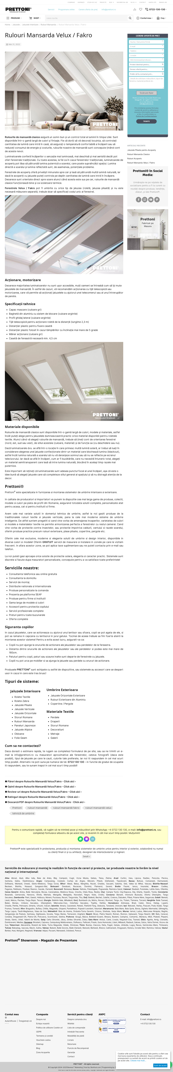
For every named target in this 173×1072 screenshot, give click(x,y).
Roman (116, 914)
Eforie (39, 894)
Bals (157, 914)
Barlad (8, 930)
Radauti (129, 922)
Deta (104, 925)
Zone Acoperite (43, 1052)
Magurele (53, 908)
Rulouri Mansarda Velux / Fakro (141, 163)
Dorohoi (87, 886)
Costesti (61, 881)
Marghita (85, 883)
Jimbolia (124, 925)
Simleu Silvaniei (74, 919)
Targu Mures (60, 914)
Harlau (139, 905)
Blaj (55, 878)
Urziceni (118, 905)
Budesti (135, 889)
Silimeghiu (163, 908)
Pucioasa (57, 897)
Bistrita (18, 886)
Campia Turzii (112, 892)
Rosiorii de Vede (39, 925)
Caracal (164, 914)
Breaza (107, 917)
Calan (141, 903)
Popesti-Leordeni (85, 908)
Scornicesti (52, 917)
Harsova (30, 894)
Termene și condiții (44, 1036)
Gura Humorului (104, 922)
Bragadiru (30, 908)
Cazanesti (71, 905)
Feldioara (17, 889)
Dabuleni (122, 897)
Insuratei (144, 886)
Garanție (71, 1052)
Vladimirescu (28, 881)
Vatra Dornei (152, 922)
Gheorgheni (46, 903)
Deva (148, 903)
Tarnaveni (71, 914)
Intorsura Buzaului (133, 894)
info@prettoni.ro (109, 9)
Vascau (148, 883)
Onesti (27, 883)
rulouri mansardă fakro (66, 807)
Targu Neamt (144, 914)
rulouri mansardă (37, 807)
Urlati (20, 919)
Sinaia (7, 919)
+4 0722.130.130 (147, 1023)
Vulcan (47, 905)
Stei (125, 883)
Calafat (106, 897)
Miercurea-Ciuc (60, 903)
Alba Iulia (30, 878)
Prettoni (17, 807)
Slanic (14, 919)
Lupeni (165, 903)
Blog (38, 1048)
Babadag (16, 928)
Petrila (15, 905)
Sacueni (109, 883)
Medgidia (67, 894)
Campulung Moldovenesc (61, 922)
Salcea (137, 922)
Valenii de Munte (31, 919)
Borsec (15, 903)
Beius (76, 883)
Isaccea (24, 928)
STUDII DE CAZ (92, 2)
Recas (138, 925)
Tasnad (136, 919)
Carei (108, 919)
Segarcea (149, 897)
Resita (97, 892)
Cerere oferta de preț (88, 9)
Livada (115, 919)
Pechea (21, 900)
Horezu (130, 928)
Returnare (71, 1044)
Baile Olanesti (75, 928)
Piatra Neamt (106, 914)
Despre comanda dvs (76, 1019)
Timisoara (163, 925)
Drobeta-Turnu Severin (83, 911)
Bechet (99, 897)
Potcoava (42, 917)
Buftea (39, 908)
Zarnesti (49, 889)
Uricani (40, 905)
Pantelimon (72, 908)
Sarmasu (31, 914)
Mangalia (57, 894)
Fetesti (80, 905)
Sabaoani (133, 914)
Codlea (164, 886)
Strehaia (106, 911)
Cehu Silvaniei (53, 919)
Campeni (63, 878)
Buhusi (140, 881)
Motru (94, 900)
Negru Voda (90, 894)
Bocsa (44, 892)
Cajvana (45, 922)
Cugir (71, 878)
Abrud (14, 878)
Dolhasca (77, 922)
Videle (66, 925)
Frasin (94, 922)
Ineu (130, 878)
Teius (101, 878)
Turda (154, 892)
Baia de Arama (65, 911)
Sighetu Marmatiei (149, 908)
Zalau (84, 919)
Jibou (63, 919)
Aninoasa (125, 903)
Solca (143, 922)
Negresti (29, 930)
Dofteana (9, 883)
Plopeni (164, 917)
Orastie (8, 905)
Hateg (156, 903)
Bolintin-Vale (57, 900)
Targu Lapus (10, 911)
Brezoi (102, 928)
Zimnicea (74, 925)
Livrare (70, 1040)
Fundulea (144, 889)
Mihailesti (68, 900)
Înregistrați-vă (25, 1021)
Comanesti (150, 881)
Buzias (89, 925)
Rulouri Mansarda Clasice (138, 154)
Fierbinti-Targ (90, 905)
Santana (8, 881)
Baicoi (85, 917)
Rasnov (33, 889)
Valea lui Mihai (136, 883)
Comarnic (133, 917)
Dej (133, 892)
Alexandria (25, 925)
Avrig (156, 919)
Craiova (113, 897)
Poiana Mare (138, 897)
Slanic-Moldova (38, 883)
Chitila (45, 908)
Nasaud (28, 886)
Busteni (115, 917)
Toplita (94, 903)
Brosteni (36, 922)
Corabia (8, 917)
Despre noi (41, 1019)
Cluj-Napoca (125, 892)
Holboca (40, 897)
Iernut (132, 911)
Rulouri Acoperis (134, 158)
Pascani (146, 905)
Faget (109, 925)
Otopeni (62, 908)
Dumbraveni (10, 922)
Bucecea (77, 886)
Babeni (53, 928)
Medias (20, 922)
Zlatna (108, 878)
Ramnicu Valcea (154, 928)
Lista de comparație (76, 1027)
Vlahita (102, 903)
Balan (7, 903)
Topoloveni (121, 881)
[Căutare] (130, 18)
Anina (22, 892)
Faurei (126, 886)
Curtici (123, 878)
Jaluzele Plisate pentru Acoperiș (141, 150)
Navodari (78, 894)
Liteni (114, 922)
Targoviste (73, 897)
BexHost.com (96, 1067)
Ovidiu (101, 894)
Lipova (138, 878)
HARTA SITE (152, 2)
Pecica (165, 878)
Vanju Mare (116, 911)
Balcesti (86, 928)
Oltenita (164, 889)
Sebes (93, 878)
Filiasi (129, 897)
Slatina (62, 917)
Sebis (17, 881)
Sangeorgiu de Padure (15, 914)
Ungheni (81, 914)
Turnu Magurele (55, 925)
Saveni (109, 886)
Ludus (139, 911)
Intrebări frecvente (75, 1031)
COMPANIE (71, 2)
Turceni (142, 900)
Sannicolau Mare (150, 925)
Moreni (49, 897)
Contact (71, 1056)
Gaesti (33, 897)
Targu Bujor (30, 900)
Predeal (26, 889)
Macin (32, 928)
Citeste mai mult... (138, 1060)
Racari (64, 897)
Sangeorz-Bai (41, 886)
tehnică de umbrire (23, 813)
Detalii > (86, 856)
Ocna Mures (82, 878)
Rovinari (109, 900)
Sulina (38, 928)
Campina (124, 917)
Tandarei (110, 905)
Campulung (49, 881)
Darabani (66, 886)
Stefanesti (109, 881)
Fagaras (8, 889)
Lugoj (132, 925)
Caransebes (53, 892)
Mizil (150, 917)
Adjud (45, 930)
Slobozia (101, 905)
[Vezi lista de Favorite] (140, 9)
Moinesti (18, 883)
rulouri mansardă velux (98, 807)
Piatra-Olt (32, 917)
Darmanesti (162, 881)
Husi (14, 930)
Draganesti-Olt (19, 917)
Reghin (164, 911)
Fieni (27, 897)
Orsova (98, 911)
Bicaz (95, 914)
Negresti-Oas (126, 919)
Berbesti (94, 928)
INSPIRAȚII (81, 2)
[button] (86, 856)
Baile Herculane (33, 892)
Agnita (150, 919)
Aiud (21, 878)
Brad (134, 903)
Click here (61, 1070)
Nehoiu (83, 889)
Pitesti (99, 881)
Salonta (118, 883)
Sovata (50, 914)
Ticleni (126, 900)
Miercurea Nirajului (151, 911)
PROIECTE (103, 2)
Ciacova (96, 925)
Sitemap (40, 1044)
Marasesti (60, 930)
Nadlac (146, 878)
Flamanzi (98, 886)
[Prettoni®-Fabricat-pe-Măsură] (18, 9)
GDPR (38, 1031)
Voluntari (98, 908)
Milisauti (121, 922)
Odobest (70, 930)
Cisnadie (164, 919)
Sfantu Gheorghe (152, 894)
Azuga (78, 917)
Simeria (32, 905)
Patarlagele (92, 889)
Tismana (134, 900)
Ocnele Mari (140, 928)
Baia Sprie (129, 908)
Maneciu (143, 917)
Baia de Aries (44, 878)
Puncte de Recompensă (78, 1048)
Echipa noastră (42, 1023)
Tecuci (40, 900)
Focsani (52, 930)
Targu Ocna (53, 883)
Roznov (124, 914)
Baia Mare (119, 908)
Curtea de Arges (76, 881)
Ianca (134, 886)
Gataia (117, 925)
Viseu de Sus (41, 911)
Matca (13, 900)
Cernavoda (20, 894)
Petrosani (23, 905)
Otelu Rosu (88, 892)
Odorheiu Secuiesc (79, 903)
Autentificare (10, 1021)
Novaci (101, 900)
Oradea (101, 883)
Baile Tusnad (162, 900)
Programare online (66, 9)
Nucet (93, 883)
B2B (110, 2)
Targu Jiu (118, 900)
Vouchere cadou (43, 1040)
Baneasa (68, 889)
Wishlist (70, 1023)
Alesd (69, 883)
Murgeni (20, 930)
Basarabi (9, 894)
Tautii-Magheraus (25, 911)
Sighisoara (40, 914)
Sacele (41, 889)
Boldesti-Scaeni (96, 917)
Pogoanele (103, 889)
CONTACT (142, 2)
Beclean (8, 886)
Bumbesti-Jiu (85, 900)
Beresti (164, 897)
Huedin (147, 892)
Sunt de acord (160, 1065)
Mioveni (90, 881)
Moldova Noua (66, 892)
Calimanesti (111, 928)
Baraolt (120, 894)
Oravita (78, 892)
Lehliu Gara (154, 889)
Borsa (137, 908)
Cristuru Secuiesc (29, 903)
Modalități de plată (75, 1036)
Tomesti (16, 908)
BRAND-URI (163, 2)
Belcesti (131, 905)
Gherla (139, 892)
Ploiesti (156, 917)
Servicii (51, 9)
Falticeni (86, 922)
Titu (80, 897)
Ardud (102, 919)
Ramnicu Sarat (115, 889)
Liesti (7, 900)
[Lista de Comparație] (134, 9)
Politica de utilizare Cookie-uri (49, 1027)
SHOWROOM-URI (122, 2)
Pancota (155, 878)
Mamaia (47, 894)
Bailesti (91, 897)
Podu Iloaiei (156, 905)
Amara (63, 905)
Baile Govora (62, 928)
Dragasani (121, 928)
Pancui (78, 930)
